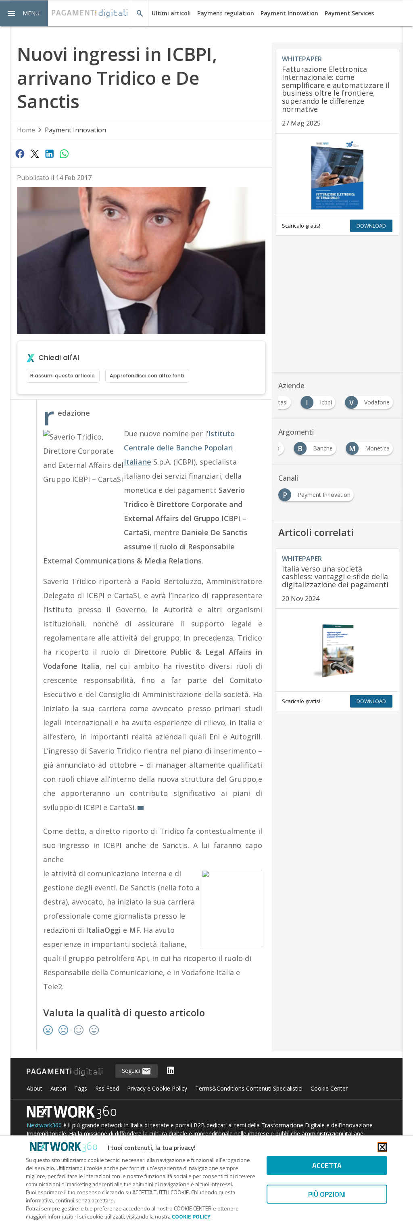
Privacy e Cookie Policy (157, 1088)
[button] (24, 13)
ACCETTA (327, 1165)
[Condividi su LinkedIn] (49, 153)
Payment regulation (225, 13)
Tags (80, 1088)
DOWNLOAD (371, 225)
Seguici (132, 1070)
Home (26, 130)
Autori (58, 1088)
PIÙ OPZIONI (327, 1194)
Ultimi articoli (171, 13)
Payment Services (349, 13)
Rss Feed (107, 1088)
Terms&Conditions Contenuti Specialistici (248, 1088)
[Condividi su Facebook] (20, 153)
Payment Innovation (289, 13)
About (34, 1088)
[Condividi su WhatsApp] (64, 153)
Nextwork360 (44, 1125)
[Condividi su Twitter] (34, 153)
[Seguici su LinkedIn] (170, 1071)
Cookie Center (329, 1088)
